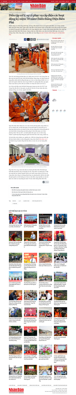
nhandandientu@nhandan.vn (61, 392)
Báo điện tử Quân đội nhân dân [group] (60, 385)
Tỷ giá (59, 90)
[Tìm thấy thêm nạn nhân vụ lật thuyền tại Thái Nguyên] (30, 276)
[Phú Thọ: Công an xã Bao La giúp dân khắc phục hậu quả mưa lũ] (15, 350)
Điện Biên (14, 200)
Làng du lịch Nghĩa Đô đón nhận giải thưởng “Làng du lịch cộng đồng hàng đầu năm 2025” (60, 285)
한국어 (30, 1)
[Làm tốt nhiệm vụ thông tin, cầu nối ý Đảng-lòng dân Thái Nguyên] (30, 370)
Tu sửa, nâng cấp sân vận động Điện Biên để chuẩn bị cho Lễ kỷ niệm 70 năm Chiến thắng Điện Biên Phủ (29, 195)
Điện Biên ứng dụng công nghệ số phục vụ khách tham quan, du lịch (26, 190)
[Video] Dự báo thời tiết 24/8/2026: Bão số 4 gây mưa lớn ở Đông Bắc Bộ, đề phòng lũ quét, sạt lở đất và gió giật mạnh (57, 78)
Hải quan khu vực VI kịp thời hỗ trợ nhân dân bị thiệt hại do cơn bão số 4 (15, 377)
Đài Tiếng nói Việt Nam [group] (46, 385)
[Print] (34, 39)
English (12, 1)
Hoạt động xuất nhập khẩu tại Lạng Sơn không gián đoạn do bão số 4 (45, 339)
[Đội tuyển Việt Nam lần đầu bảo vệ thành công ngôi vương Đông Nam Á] (15, 236)
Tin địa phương (62, 1)
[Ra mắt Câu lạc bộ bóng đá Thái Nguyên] (60, 331)
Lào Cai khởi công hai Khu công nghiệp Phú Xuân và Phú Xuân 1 (15, 284)
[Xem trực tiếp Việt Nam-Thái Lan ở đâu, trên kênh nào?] (15, 219)
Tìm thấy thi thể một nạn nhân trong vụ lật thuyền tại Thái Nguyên (60, 303)
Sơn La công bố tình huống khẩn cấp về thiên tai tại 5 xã (45, 264)
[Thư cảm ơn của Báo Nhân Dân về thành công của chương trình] (45, 236)
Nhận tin (67, 1)
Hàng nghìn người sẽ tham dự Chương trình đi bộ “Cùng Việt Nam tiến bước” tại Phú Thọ (45, 378)
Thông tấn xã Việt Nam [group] (34, 385)
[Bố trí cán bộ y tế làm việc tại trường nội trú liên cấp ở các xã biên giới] (45, 312)
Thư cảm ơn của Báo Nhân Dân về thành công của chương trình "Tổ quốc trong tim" (45, 245)
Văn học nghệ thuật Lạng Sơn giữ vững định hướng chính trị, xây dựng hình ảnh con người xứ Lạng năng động (60, 359)
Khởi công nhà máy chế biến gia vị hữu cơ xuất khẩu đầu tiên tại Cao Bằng (57, 59)
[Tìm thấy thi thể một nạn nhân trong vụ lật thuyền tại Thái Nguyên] (60, 295)
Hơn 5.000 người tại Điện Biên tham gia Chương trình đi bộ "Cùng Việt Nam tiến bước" (30, 321)
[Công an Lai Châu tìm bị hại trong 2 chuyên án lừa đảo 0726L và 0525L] (15, 312)
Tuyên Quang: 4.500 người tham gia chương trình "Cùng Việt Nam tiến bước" (30, 357)
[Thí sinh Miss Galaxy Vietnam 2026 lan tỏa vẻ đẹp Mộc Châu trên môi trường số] (45, 276)
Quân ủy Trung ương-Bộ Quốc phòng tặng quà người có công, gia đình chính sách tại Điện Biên (30, 340)
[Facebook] (25, 39)
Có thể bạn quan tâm (18, 211)
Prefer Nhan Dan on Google (44, 39)
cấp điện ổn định (26, 200)
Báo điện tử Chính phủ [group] (22, 385)
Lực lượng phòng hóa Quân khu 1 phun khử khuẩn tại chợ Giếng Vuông (15, 339)
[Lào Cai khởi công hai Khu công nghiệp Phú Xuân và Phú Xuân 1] (15, 276)
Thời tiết (54, 90)
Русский (22, 1)
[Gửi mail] (31, 39)
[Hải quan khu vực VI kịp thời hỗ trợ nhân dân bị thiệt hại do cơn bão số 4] (15, 370)
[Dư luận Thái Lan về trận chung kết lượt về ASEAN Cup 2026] (45, 219)
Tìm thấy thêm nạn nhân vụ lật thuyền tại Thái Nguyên (30, 283)
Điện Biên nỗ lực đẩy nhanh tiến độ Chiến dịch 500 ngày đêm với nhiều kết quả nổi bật (15, 266)
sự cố (20, 200)
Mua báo (52, 1)
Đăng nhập (74, 1)
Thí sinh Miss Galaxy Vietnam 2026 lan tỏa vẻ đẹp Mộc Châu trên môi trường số (45, 285)
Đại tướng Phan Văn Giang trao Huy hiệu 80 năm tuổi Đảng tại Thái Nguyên (45, 303)
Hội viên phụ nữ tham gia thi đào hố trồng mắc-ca (22, 192)
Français (18, 1)
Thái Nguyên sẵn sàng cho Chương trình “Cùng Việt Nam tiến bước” (30, 303)
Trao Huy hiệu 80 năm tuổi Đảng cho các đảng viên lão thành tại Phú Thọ (15, 303)
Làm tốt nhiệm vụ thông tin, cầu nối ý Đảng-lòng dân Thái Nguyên (30, 377)
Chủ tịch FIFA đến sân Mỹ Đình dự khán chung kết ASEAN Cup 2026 (56, 85)
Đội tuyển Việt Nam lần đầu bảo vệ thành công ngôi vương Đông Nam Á (57, 54)
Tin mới (56, 1)
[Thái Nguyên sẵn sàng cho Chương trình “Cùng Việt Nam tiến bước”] (30, 295)
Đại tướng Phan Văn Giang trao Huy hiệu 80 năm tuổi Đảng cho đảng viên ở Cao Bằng (30, 266)
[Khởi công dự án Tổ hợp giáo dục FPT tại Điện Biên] (30, 219)
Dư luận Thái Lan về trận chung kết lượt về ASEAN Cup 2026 (56, 48)
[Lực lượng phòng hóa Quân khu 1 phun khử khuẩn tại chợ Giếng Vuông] (15, 331)
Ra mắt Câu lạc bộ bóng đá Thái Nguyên (60, 338)
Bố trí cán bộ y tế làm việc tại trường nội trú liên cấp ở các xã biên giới (57, 42)
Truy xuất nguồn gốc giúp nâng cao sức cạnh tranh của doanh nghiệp (60, 377)
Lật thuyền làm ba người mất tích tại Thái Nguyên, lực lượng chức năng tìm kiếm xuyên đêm (60, 321)
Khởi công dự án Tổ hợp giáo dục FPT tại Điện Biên (57, 64)
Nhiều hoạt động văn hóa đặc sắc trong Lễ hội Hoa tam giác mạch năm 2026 (45, 357)
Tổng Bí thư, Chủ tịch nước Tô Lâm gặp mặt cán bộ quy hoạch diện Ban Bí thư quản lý (30, 245)
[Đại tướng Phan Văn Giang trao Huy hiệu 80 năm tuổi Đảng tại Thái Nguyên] (45, 295)
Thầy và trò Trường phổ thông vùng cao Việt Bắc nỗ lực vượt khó (60, 265)
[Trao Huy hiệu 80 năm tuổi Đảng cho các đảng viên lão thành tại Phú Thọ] (15, 295)
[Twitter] (28, 39)
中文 (15, 1)
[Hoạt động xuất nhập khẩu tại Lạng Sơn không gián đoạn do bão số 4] (45, 331)
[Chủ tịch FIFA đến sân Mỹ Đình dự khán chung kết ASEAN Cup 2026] (60, 219)
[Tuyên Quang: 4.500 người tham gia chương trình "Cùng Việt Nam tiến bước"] (30, 350)
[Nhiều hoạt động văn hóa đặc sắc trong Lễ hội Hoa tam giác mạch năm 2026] (45, 350)
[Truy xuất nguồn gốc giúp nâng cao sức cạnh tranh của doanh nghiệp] (60, 370)
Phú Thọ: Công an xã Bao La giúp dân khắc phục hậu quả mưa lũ (15, 357)
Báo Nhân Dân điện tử (38, 6)
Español (26, 1)
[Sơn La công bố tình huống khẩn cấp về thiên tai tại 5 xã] (45, 258)
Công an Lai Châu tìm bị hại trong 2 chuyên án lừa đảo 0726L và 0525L (15, 320)
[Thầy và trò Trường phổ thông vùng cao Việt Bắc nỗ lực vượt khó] (60, 258)
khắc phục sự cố (43, 139)
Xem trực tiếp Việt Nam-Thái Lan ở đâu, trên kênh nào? (57, 70)
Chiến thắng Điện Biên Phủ (37, 200)
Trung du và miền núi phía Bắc (17, 12)
